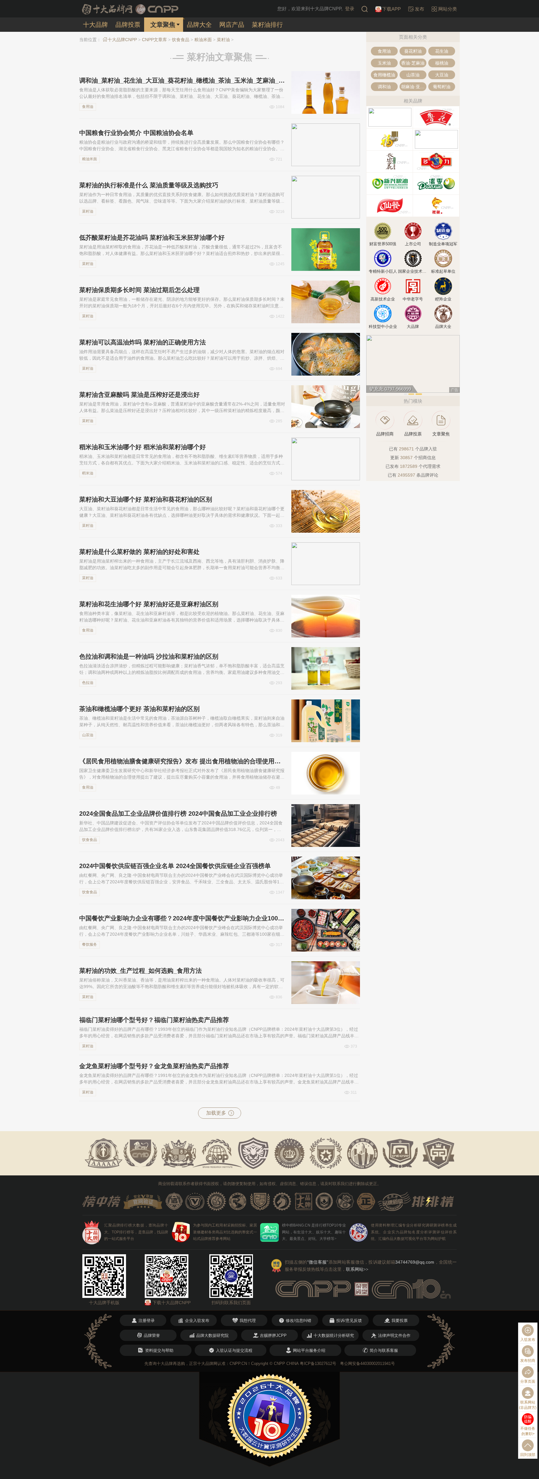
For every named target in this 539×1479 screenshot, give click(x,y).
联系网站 (357, 1269)
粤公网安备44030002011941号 (367, 1363)
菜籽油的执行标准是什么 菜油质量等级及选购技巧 (148, 185)
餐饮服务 (89, 944)
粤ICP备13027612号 (318, 1363)
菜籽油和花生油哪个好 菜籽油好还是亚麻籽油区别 (148, 604)
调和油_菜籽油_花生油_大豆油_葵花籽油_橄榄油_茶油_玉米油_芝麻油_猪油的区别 (182, 80)
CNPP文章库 (154, 39)
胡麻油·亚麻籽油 (413, 86)
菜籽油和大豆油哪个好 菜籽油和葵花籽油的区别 (145, 499)
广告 (454, 390)
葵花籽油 (413, 51)
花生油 (441, 51)
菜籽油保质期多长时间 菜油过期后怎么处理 (139, 289)
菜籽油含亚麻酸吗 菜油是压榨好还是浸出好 (139, 394)
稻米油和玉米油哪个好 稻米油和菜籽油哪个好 (142, 447)
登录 (349, 8)
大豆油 (441, 74)
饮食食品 (180, 39)
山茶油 (87, 735)
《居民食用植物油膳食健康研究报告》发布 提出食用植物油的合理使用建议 (182, 761)
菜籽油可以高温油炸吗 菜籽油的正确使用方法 (142, 342)
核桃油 (441, 62)
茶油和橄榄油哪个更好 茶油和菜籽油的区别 (139, 708)
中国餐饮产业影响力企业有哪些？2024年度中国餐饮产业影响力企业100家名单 (182, 918)
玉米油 (384, 62)
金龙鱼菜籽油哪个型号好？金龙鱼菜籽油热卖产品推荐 (154, 1066)
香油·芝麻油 (413, 62)
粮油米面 (203, 39)
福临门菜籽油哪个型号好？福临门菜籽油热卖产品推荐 (154, 1019)
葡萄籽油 (441, 86)
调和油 (384, 86)
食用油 (87, 106)
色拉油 (87, 682)
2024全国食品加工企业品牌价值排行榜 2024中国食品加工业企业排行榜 (178, 813)
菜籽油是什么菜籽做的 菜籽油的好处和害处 (139, 551)
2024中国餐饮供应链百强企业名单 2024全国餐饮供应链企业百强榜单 (175, 865)
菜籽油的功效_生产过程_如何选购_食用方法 (140, 970)
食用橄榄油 (384, 74)
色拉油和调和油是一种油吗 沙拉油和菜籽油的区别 (148, 656)
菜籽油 (223, 39)
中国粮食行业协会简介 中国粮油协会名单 (136, 132)
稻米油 (87, 473)
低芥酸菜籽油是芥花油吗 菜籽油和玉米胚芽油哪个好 (152, 237)
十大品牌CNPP (122, 39)
